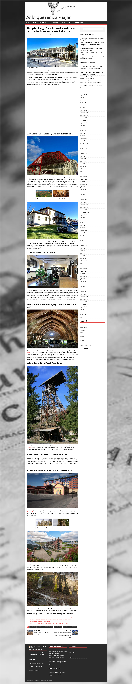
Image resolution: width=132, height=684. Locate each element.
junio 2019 (83, 312)
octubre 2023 (83, 179)
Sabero (65, 627)
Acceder (82, 340)
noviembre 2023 (84, 176)
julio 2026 (82, 97)
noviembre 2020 (84, 268)
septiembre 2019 (84, 304)
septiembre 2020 (84, 273)
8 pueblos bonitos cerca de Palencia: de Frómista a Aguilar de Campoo (56, 657)
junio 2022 (83, 220)
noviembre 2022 (84, 207)
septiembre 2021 (84, 243)
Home (27, 22)
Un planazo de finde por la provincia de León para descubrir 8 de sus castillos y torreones (53, 617)
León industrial (47, 627)
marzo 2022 (83, 227)
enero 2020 (83, 294)
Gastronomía (54, 22)
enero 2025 (83, 141)
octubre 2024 (83, 148)
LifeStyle (63, 22)
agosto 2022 (83, 215)
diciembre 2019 (84, 296)
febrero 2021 (83, 261)
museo (37, 294)
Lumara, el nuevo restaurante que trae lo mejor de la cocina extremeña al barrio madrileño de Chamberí (92, 44)
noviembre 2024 (84, 146)
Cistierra (33, 627)
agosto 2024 (83, 153)
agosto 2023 (83, 184)
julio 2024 (82, 156)
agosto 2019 (83, 307)
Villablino (73, 627)
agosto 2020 (83, 276)
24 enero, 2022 (32, 35)
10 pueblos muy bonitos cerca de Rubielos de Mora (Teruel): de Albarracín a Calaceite (91, 68)
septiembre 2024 (84, 151)
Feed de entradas (84, 343)
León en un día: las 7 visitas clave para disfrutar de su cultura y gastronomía (50, 623)
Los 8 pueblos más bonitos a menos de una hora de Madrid (57, 663)
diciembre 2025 (84, 112)
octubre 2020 (83, 271)
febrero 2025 (83, 138)
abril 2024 (82, 163)
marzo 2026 (83, 107)
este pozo (30, 447)
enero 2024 (83, 171)
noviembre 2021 (84, 238)
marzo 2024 (83, 166)
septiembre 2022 (84, 212)
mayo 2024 (83, 161)
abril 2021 (82, 255)
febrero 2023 (83, 199)
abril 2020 (82, 286)
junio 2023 (83, 189)
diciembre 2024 (84, 143)
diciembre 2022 (84, 204)
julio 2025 (82, 125)
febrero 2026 (83, 110)
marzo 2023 (83, 197)
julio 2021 (82, 248)
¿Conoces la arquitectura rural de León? (40, 621)
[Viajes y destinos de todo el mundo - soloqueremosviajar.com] (66, 20)
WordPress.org (84, 348)
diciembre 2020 (84, 266)
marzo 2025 (83, 135)
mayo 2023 (83, 192)
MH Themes (49, 680)
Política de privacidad (76, 22)
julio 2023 (82, 187)
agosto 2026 (83, 95)
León (39, 627)
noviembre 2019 (84, 299)
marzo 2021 (83, 258)
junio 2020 (83, 281)
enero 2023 (83, 202)
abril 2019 (82, 317)
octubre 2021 (83, 240)
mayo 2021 (83, 253)
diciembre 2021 (84, 235)
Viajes (34, 22)
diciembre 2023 (84, 174)
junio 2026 (83, 100)
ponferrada (58, 627)
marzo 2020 (83, 289)
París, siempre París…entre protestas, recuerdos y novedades (57, 674)
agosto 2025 (83, 123)
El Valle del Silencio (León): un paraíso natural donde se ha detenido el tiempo (50, 619)
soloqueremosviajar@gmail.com (36, 663)
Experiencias (43, 22)
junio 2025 (83, 128)
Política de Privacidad (33, 670)
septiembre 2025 (84, 120)
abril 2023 (82, 194)
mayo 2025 (83, 130)
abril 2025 (82, 133)
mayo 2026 (83, 102)
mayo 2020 (83, 284)
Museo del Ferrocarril (32, 511)
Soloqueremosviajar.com (43, 35)
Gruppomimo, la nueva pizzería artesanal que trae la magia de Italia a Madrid (37, 654)
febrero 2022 (83, 230)
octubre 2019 (83, 301)
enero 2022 (83, 233)
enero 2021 (83, 263)
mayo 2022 (83, 222)
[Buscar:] (93, 29)
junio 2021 (83, 250)
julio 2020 (82, 279)
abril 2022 (82, 225)
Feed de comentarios (85, 345)
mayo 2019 (83, 314)
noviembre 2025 (84, 115)
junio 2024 (83, 158)
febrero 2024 (83, 169)
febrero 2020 (83, 291)
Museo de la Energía (56, 564)
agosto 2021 (83, 245)
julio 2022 (82, 217)
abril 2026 (82, 105)
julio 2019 (82, 309)
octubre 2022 (83, 209)
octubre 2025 (83, 117)
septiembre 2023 (84, 181)
